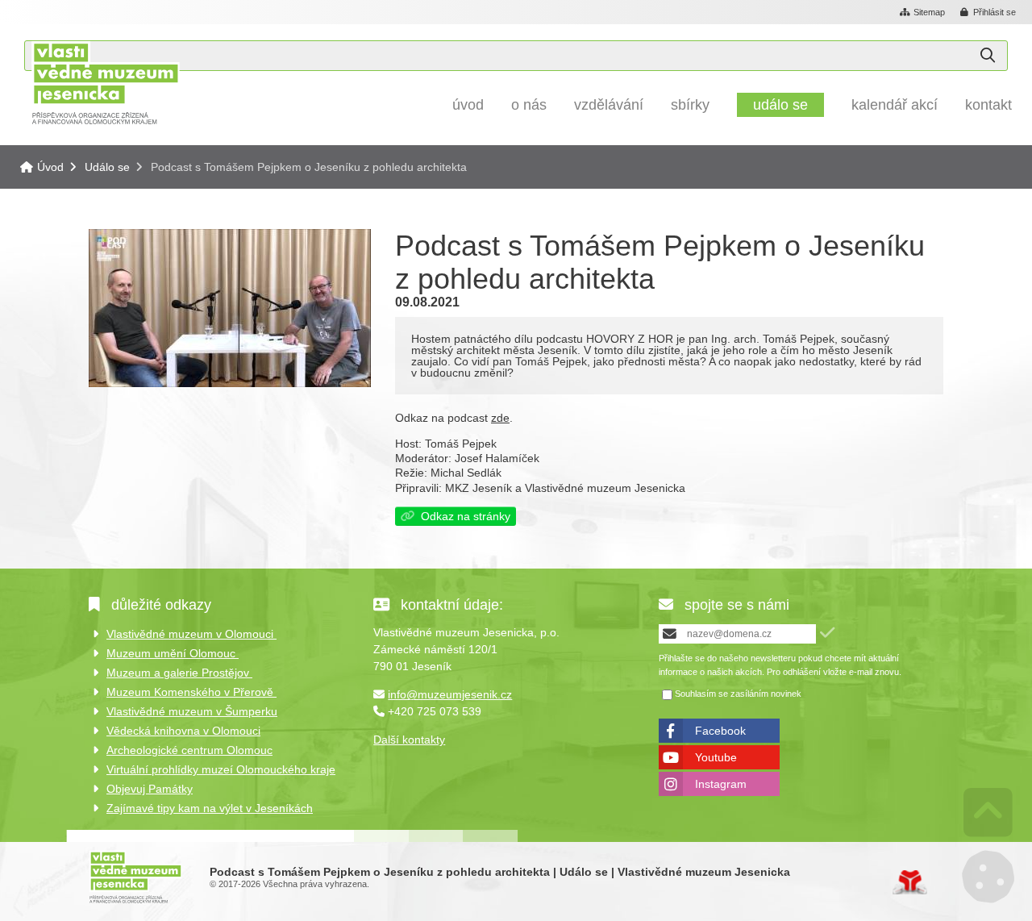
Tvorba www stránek (910, 882)
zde (500, 417)
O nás (529, 105)
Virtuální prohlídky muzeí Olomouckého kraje (220, 769)
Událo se (780, 105)
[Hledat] (988, 56)
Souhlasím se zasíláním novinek (738, 694)
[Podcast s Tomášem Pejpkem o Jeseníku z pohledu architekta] (230, 383)
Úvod (105, 82)
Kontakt (988, 105)
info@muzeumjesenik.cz (450, 694)
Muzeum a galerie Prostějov (179, 672)
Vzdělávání (608, 105)
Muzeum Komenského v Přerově (191, 692)
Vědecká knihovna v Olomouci (183, 730)
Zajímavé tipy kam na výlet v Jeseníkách (209, 808)
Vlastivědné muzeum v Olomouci (191, 633)
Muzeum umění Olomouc (172, 653)
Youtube (716, 757)
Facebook (720, 730)
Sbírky (690, 105)
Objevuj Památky (149, 788)
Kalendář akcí (894, 105)
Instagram (721, 783)
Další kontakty (409, 739)
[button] (988, 13)
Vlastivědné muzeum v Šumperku (191, 711)
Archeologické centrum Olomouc (189, 750)
